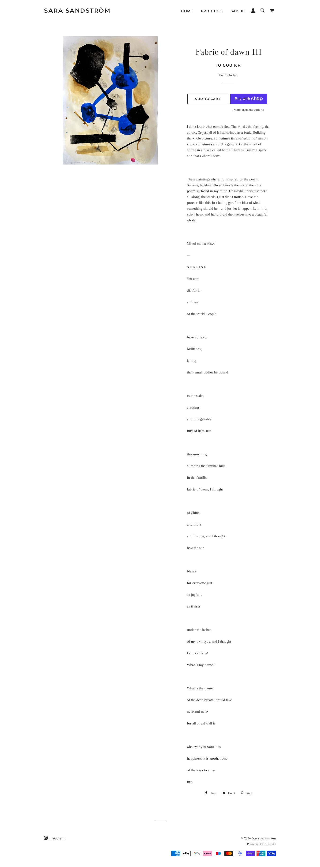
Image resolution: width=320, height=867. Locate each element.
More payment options (249, 109)
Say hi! (238, 11)
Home (187, 11)
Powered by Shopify (261, 844)
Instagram (56, 838)
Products (212, 11)
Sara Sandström (77, 10)
